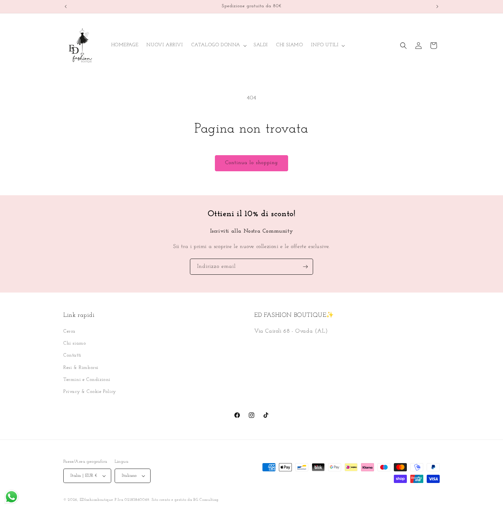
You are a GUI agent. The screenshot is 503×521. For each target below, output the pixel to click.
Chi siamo (74, 343)
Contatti (72, 355)
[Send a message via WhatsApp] (11, 497)
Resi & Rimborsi (81, 367)
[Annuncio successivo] (437, 6)
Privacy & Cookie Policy (89, 391)
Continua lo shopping (251, 162)
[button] (218, 45)
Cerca (69, 331)
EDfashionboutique (96, 500)
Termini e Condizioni (87, 379)
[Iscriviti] (305, 267)
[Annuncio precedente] (65, 6)
